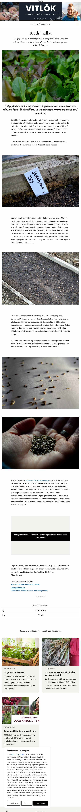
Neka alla (27, 803)
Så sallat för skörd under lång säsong (25, 584)
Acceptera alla (40, 803)
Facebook (41, 610)
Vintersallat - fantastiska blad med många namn (29, 591)
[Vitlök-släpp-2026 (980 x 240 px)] (40, 12)
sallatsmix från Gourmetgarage (37, 480)
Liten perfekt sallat (18, 588)
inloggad (34, 631)
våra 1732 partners (17, 754)
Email (41, 615)
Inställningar (14, 803)
